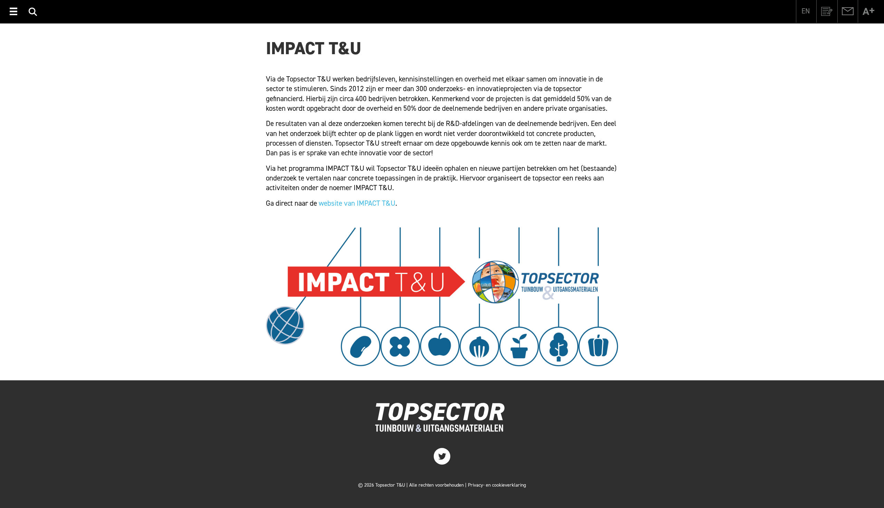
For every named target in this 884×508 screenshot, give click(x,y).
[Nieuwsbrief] (827, 11)
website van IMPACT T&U (357, 203)
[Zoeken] (33, 12)
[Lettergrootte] (868, 11)
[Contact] (847, 11)
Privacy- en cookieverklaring (497, 485)
